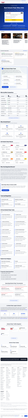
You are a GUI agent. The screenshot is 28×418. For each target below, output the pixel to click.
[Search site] (22, 2)
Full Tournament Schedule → (14, 300)
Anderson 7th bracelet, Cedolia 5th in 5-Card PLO (14, 28)
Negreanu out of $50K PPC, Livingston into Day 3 (20, 27)
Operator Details (8, 162)
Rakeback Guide (19, 386)
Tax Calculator (8, 380)
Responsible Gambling (23, 359)
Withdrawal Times (18, 374)
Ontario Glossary (8, 386)
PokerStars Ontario (2, 373)
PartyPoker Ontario (2, 375)
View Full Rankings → (5, 190)
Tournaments (19, 370)
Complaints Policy (24, 376)
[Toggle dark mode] (24, 2)
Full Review (3, 162)
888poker (2, 370)
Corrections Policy (24, 372)
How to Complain (3, 397)
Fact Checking (25, 370)
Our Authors (7, 393)
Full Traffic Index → (14, 338)
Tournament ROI (8, 379)
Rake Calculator (8, 372)
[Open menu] (26, 2)
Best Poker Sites (3, 380)
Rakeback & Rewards (18, 379)
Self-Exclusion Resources (2, 396)
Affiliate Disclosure (24, 0)
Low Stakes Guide (18, 384)
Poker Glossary (14, 370)
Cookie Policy (8, 396)
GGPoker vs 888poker (2, 384)
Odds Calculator (8, 373)
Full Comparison (8, 387)
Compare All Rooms (2, 379)
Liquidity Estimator (7, 385)
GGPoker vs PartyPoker (2, 389)
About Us (7, 392)
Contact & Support (2, 399)
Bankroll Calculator (7, 375)
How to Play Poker (13, 372)
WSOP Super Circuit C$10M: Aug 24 (23, 28)
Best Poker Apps (19, 380)
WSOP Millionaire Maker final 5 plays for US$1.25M (9, 27)
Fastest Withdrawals (19, 382)
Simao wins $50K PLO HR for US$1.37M (5, 28)
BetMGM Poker (3, 371)
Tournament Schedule (13, 375)
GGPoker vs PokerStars (2, 382)
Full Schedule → (25, 50)
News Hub (13, 377)
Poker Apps (18, 372)
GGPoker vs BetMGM (2, 387)
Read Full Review (14, 21)
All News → (25, 31)
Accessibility (8, 399)
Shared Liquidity (14, 373)
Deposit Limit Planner (8, 377)
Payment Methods (18, 377)
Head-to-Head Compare (8, 371)
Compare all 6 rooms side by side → (14, 24)
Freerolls (18, 371)
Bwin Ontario (2, 377)
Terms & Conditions (7, 398)
